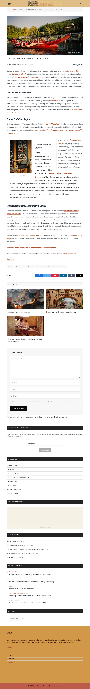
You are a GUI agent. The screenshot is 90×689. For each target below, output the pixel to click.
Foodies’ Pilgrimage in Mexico (19, 312)
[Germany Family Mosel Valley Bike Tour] (64, 299)
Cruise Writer (13, 600)
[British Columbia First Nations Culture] (45, 35)
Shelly (11, 586)
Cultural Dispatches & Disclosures (18, 477)
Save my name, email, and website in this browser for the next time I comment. (40, 402)
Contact (10, 655)
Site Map (10, 662)
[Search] (81, 3)
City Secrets (10, 469)
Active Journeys (78, 65)
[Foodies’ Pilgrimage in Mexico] (25, 299)
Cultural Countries (13, 473)
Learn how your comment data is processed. (51, 417)
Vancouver (62, 267)
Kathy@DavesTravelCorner (17, 593)
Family (18, 267)
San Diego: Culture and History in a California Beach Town (30, 596)
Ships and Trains (12, 494)
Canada (10, 267)
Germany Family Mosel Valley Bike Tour (62, 312)
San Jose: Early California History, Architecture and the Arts (30, 574)
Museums (39, 267)
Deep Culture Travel (15, 65)
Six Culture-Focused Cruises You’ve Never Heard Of (27, 603)
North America (50, 267)
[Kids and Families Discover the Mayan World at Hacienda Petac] (25, 326)
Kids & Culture (28, 267)
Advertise (10, 658)
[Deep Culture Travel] (45, 3)
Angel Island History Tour (15, 557)
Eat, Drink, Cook (12, 481)
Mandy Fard (12, 572)
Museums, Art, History (14, 490)
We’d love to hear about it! (66, 254)
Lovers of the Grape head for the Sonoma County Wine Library (31, 582)
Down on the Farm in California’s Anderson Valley (23, 553)
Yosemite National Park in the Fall (21, 589)
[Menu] (9, 3)
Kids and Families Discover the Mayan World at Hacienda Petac (25, 340)
